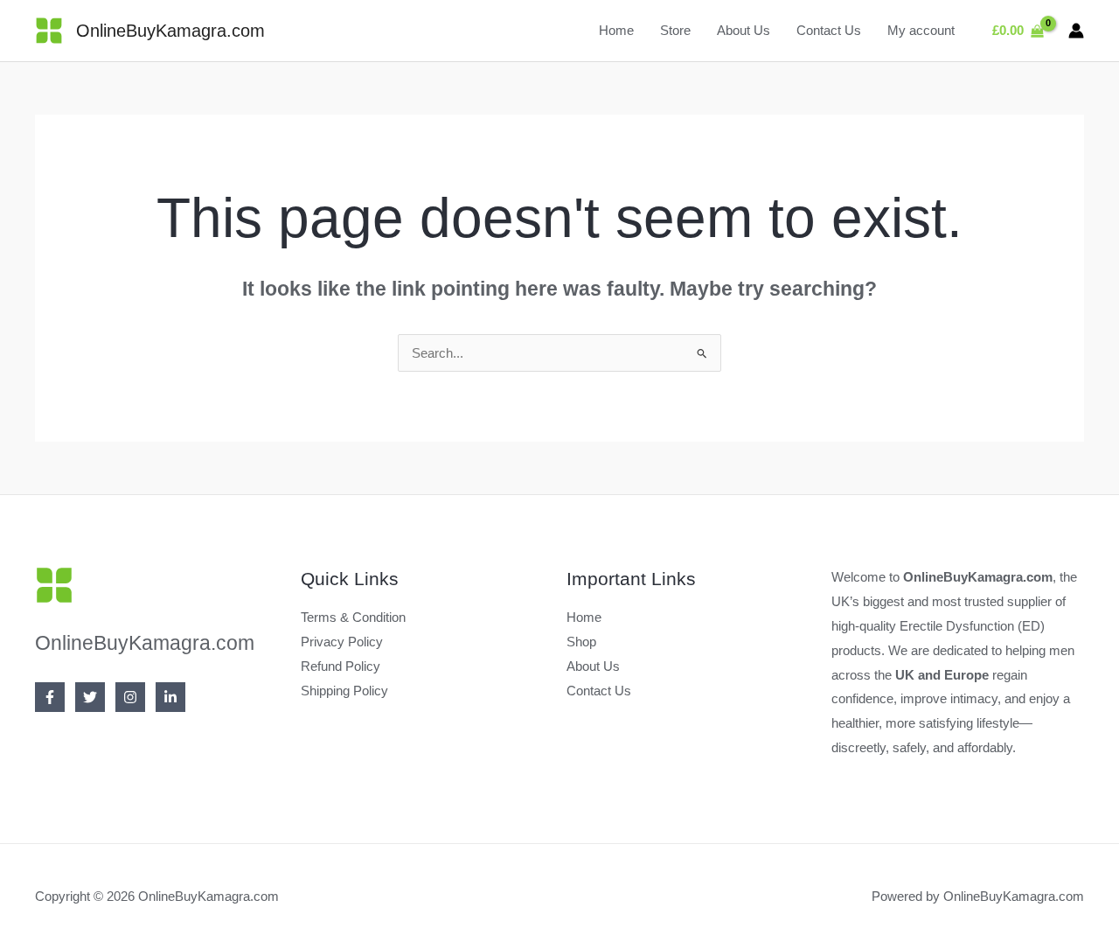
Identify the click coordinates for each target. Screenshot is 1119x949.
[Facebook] (50, 697)
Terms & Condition (353, 617)
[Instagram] (130, 697)
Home (616, 30)
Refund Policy (340, 666)
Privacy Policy (342, 641)
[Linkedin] (170, 697)
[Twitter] (90, 697)
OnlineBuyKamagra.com (170, 30)
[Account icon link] (1076, 30)
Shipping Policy (344, 690)
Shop (581, 641)
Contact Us (828, 30)
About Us (743, 30)
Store (675, 30)
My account (921, 30)
